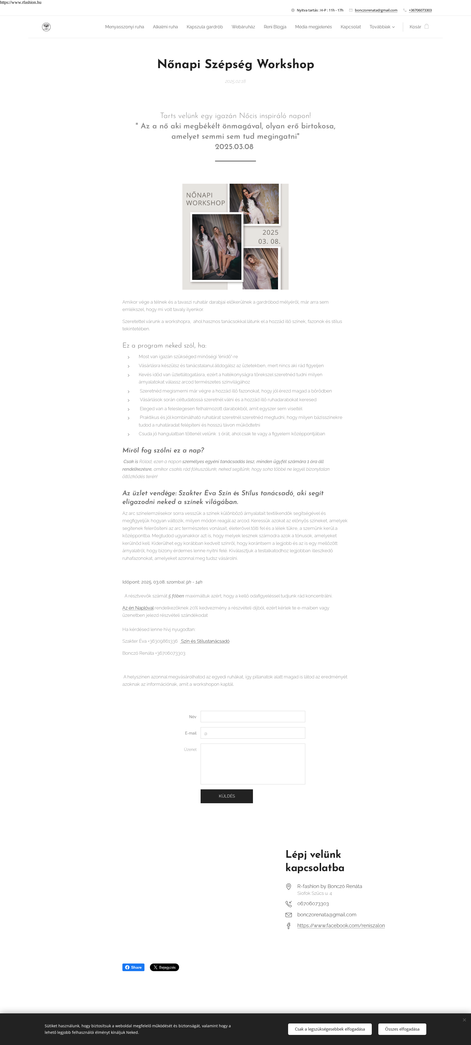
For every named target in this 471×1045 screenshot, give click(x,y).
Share (136, 967)
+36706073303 (420, 10)
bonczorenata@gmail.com (376, 10)
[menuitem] (126, 27)
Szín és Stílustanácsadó (205, 641)
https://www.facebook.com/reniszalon (341, 925)
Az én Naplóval (137, 608)
